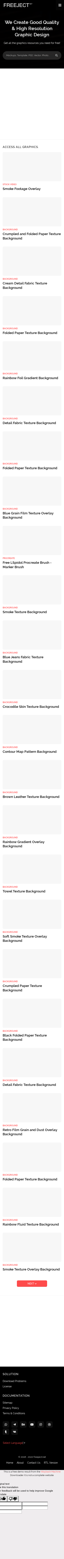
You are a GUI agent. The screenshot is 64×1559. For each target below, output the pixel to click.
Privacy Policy (11, 1408)
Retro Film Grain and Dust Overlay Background (30, 1132)
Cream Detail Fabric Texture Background (25, 285)
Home (9, 1462)
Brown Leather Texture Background (31, 797)
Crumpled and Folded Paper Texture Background (32, 236)
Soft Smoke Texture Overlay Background (25, 938)
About (20, 1462)
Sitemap (7, 1402)
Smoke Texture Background (25, 612)
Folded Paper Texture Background (30, 333)
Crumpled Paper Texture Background (22, 988)
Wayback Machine (51, 1471)
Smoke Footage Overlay (22, 189)
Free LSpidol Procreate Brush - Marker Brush (27, 565)
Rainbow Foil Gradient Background (30, 378)
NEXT (31, 1283)
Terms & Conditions (14, 1413)
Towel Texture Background (24, 891)
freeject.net (40, 1457)
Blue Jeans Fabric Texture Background (23, 659)
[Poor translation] (13, 1499)
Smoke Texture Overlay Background (31, 1269)
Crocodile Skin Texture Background (31, 707)
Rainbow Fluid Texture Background (31, 1224)
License (7, 1386)
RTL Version (51, 1462)
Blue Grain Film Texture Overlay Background (28, 515)
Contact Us (33, 1462)
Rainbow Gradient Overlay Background (23, 844)
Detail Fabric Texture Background (29, 423)
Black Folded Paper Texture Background (25, 1037)
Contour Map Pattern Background (30, 751)
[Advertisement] (32, 104)
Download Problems (14, 1381)
